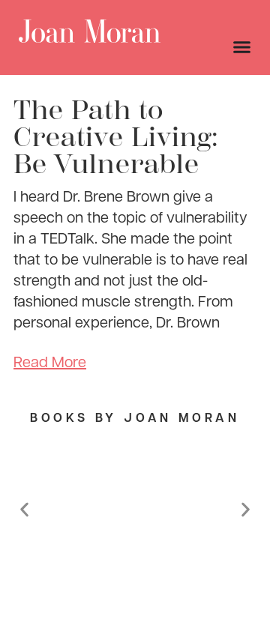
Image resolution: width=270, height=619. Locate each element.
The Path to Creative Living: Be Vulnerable (116, 137)
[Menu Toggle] (241, 46)
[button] (24, 509)
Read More (50, 361)
